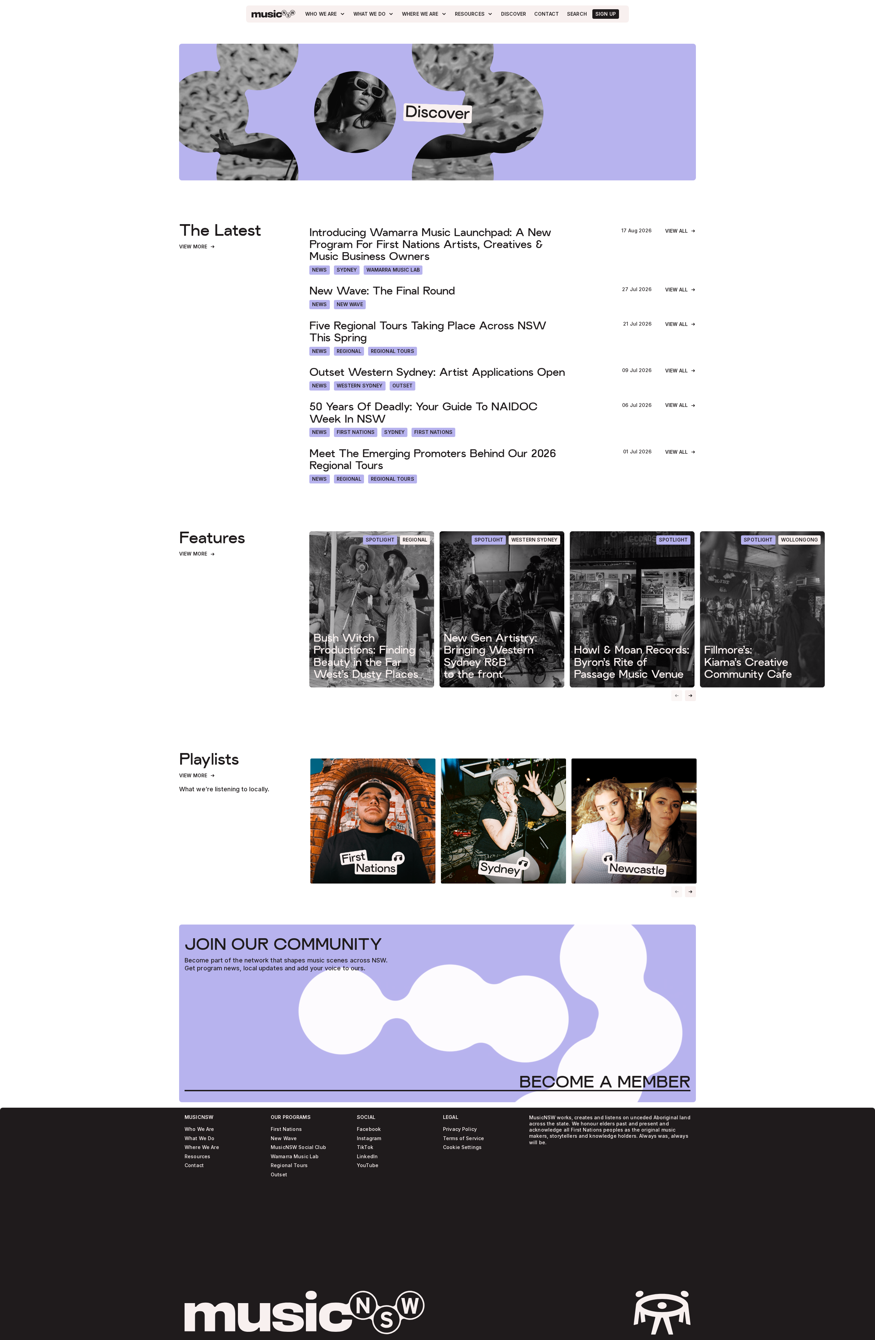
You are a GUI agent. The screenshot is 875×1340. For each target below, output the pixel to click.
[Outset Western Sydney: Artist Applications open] (458, 372)
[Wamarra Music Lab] (393, 270)
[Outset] (403, 386)
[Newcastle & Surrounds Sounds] (634, 821)
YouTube (367, 1165)
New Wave (284, 1138)
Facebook (369, 1129)
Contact (194, 1165)
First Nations (286, 1129)
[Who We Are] (325, 14)
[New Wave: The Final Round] (458, 291)
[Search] (577, 14)
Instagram (369, 1138)
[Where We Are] (424, 14)
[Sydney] (347, 270)
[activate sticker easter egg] (662, 1313)
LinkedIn (367, 1157)
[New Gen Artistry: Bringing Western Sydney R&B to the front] (502, 609)
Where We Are (202, 1147)
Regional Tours (289, 1165)
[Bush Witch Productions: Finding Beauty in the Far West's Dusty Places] (371, 609)
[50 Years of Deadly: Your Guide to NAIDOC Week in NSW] (458, 413)
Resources (197, 1157)
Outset (279, 1175)
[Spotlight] (380, 540)
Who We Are (199, 1129)
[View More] (197, 247)
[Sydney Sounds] (503, 821)
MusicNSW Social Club (298, 1147)
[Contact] (546, 14)
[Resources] (474, 14)
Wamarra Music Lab (295, 1157)
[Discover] (513, 14)
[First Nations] (433, 432)
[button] (690, 695)
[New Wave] (350, 304)
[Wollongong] (799, 540)
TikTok (365, 1147)
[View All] (680, 231)
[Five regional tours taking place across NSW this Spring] (459, 331)
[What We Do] (373, 14)
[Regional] (349, 351)
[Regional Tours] (392, 351)
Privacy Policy (460, 1129)
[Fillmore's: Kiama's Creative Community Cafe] (762, 609)
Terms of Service (463, 1138)
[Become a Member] (604, 1081)
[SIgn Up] (605, 14)
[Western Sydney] (360, 386)
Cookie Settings (462, 1147)
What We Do (199, 1138)
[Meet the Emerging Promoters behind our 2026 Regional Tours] (459, 459)
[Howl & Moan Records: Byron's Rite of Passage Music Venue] (632, 609)
